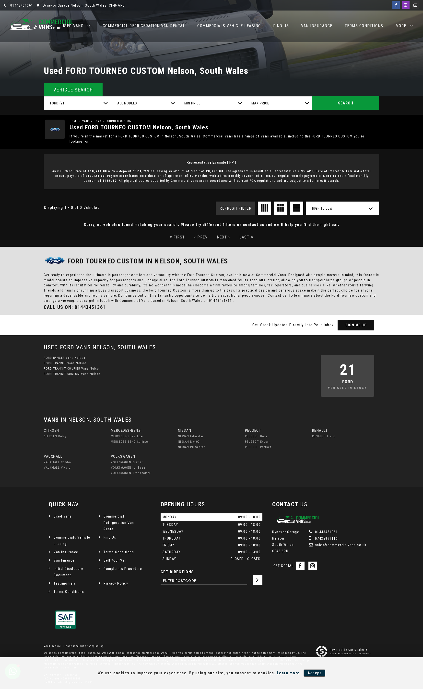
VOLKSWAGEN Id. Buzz (128, 467)
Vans (86, 121)
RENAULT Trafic (324, 436)
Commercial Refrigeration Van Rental (144, 25)
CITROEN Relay (55, 436)
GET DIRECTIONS (177, 572)
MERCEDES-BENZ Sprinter (130, 441)
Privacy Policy (116, 583)
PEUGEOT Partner (258, 447)
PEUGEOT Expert (257, 441)
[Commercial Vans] (40, 24)
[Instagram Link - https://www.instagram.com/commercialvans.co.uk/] (406, 5)
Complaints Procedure (123, 569)
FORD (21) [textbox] (58, 103)
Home (74, 121)
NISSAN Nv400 (189, 441)
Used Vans (63, 516)
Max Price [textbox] (260, 103)
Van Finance (64, 560)
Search (345, 103)
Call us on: (75, 307)
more (401, 25)
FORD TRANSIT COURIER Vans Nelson (72, 368)
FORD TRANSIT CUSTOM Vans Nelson (72, 374)
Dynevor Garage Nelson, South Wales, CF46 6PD (83, 5)
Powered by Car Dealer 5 (349, 650)
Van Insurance (316, 25)
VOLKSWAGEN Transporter (131, 473)
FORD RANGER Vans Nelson (64, 358)
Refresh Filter (235, 208)
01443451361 (21, 5)
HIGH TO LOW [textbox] (322, 208)
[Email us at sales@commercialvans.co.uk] (415, 5)
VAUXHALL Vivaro (57, 467)
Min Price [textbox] (192, 103)
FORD (97, 121)
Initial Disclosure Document (68, 572)
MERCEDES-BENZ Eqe (127, 436)
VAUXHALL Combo (57, 462)
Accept (314, 673)
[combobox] (77, 103)
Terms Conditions (364, 25)
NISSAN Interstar (191, 436)
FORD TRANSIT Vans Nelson (65, 363)
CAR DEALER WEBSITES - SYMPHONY (350, 654)
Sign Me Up (355, 325)
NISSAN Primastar (191, 447)
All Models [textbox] (127, 103)
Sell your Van (115, 560)
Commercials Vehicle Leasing (229, 25)
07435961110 (326, 539)
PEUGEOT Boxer (257, 436)
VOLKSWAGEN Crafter (127, 462)
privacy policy (94, 646)
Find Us (281, 25)
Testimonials (65, 583)
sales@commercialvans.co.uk (340, 545)
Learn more (288, 673)
